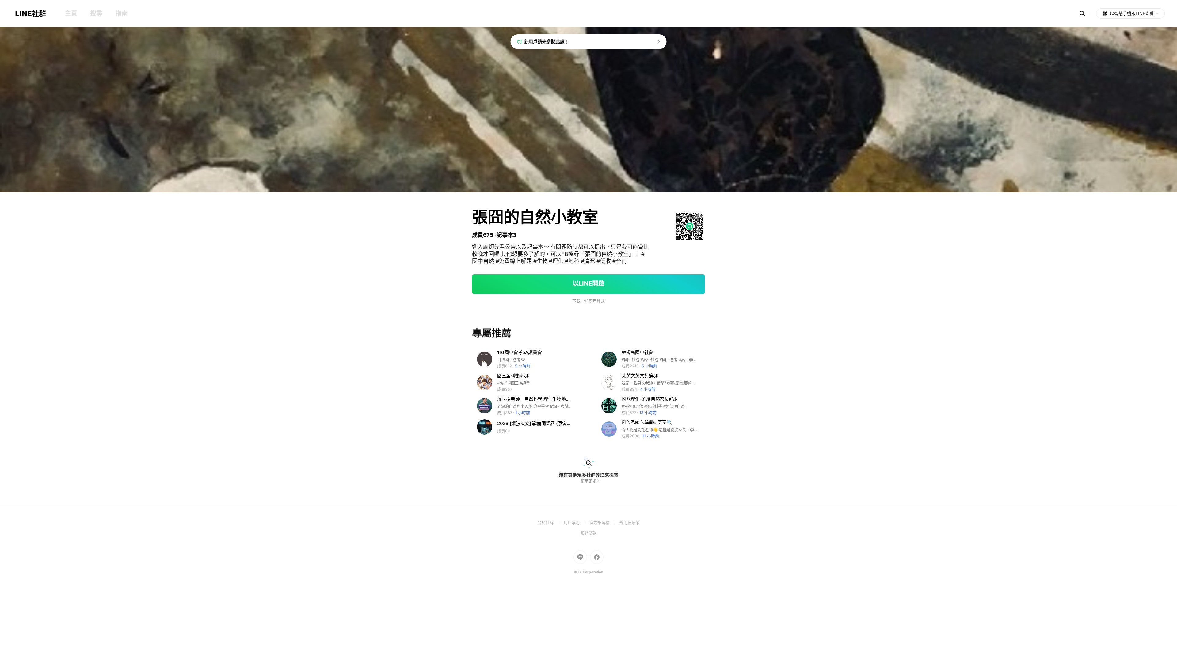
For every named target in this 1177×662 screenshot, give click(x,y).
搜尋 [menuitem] (96, 13)
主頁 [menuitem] (71, 13)
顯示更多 (588, 480)
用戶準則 (577, 522)
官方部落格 (604, 522)
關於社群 (551, 522)
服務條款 (588, 533)
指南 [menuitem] (122, 13)
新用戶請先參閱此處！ (546, 41)
